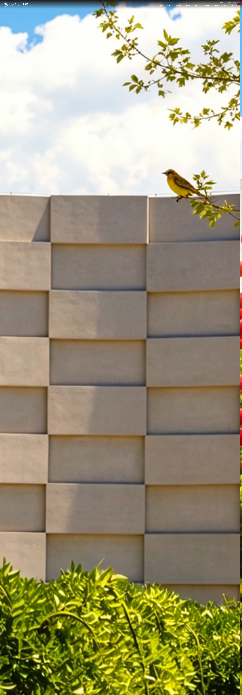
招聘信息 (229, 2)
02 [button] (118, 690)
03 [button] (121, 690)
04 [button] (124, 690)
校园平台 (222, 2)
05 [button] (127, 690)
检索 (235, 2)
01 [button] (115, 690)
